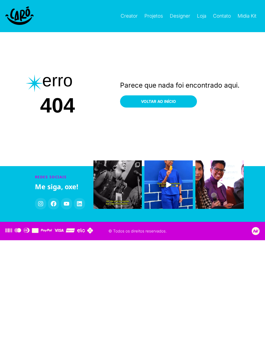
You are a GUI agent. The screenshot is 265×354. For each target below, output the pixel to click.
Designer (180, 16)
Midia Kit (247, 16)
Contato (222, 16)
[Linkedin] (79, 203)
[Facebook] (53, 203)
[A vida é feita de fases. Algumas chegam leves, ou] (117, 184)
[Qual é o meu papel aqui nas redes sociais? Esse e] (219, 184)
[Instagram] (40, 203)
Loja (201, 16)
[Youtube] (66, 203)
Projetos (153, 16)
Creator (129, 16)
